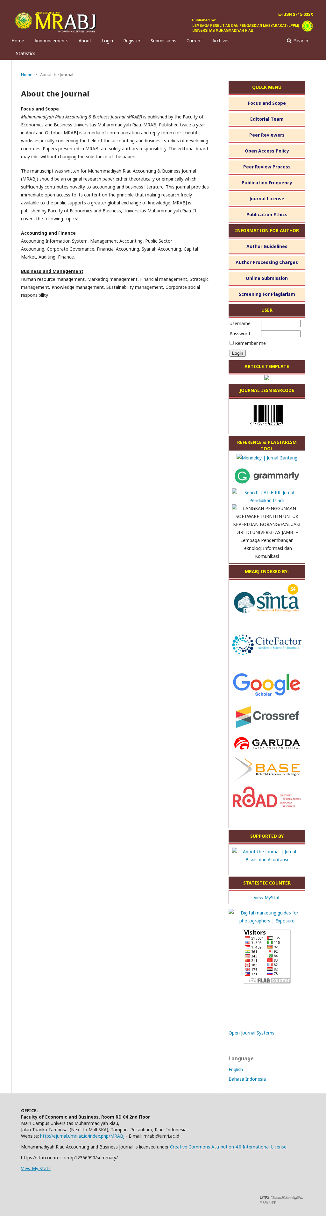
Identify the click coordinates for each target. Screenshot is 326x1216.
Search (300, 41)
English (236, 1069)
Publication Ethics (266, 214)
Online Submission (267, 278)
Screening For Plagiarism (267, 294)
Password (240, 334)
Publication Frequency (267, 183)
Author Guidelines (266, 246)
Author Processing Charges (267, 262)
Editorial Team (267, 119)
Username (240, 323)
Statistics (25, 53)
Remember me (250, 343)
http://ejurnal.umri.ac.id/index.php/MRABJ (82, 1136)
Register (131, 41)
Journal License (266, 199)
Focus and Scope (267, 103)
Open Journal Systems (251, 1033)
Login (107, 41)
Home (17, 41)
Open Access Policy (267, 151)
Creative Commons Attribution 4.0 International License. (228, 1147)
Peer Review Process (267, 167)
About (85, 41)
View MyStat (267, 897)
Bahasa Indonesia (247, 1079)
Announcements (51, 41)
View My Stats (36, 1168)
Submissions (163, 41)
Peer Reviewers (267, 135)
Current (194, 41)
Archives (221, 41)
